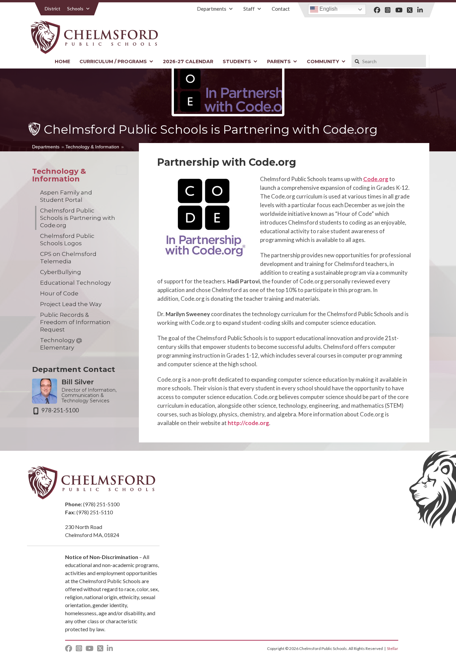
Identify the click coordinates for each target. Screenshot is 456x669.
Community (323, 61)
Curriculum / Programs (113, 61)
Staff (249, 9)
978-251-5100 (60, 410)
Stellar (392, 648)
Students (237, 61)
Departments (211, 9)
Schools (75, 8)
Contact (281, 9)
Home (62, 61)
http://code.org (248, 422)
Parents (279, 61)
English (327, 9)
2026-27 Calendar (188, 61)
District (52, 8)
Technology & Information (92, 146)
